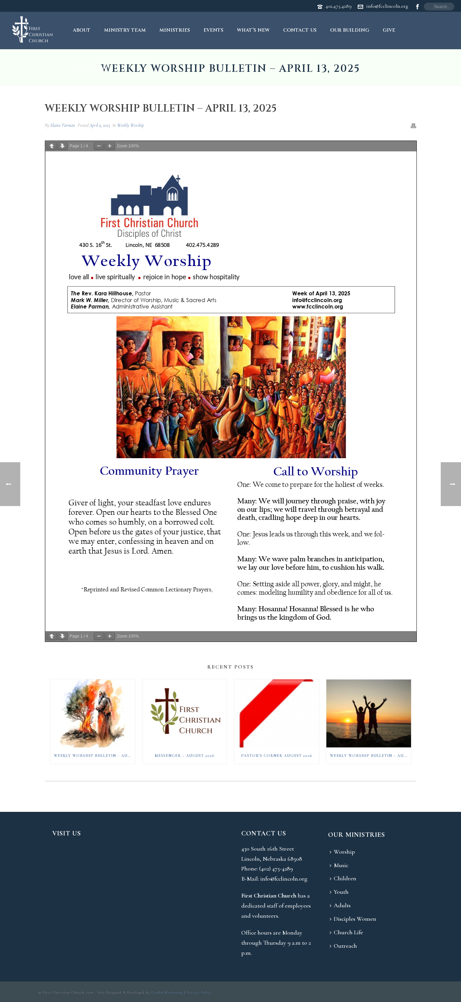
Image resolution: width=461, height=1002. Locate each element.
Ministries (174, 30)
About (81, 30)
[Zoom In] (110, 146)
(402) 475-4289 (276, 868)
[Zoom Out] (99, 146)
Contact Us (300, 30)
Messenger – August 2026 (185, 755)
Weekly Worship (130, 125)
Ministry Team (125, 30)
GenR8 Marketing (167, 992)
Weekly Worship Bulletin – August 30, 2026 (94, 755)
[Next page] (62, 146)
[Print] (413, 125)
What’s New (253, 30)
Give (389, 30)
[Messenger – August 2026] (184, 713)
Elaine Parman (62, 125)
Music (341, 865)
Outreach (345, 945)
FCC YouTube (91, 67)
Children (345, 878)
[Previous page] (52, 146)
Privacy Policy (199, 992)
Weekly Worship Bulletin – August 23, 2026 (370, 755)
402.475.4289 (339, 6)
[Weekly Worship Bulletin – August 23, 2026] (368, 713)
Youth (341, 891)
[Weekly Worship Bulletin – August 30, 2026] (92, 713)
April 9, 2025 (99, 125)
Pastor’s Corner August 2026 (277, 755)
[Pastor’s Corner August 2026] (276, 713)
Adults (342, 905)
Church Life (348, 932)
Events (213, 30)
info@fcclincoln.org (387, 6)
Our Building (349, 30)
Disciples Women (355, 918)
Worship (344, 851)
